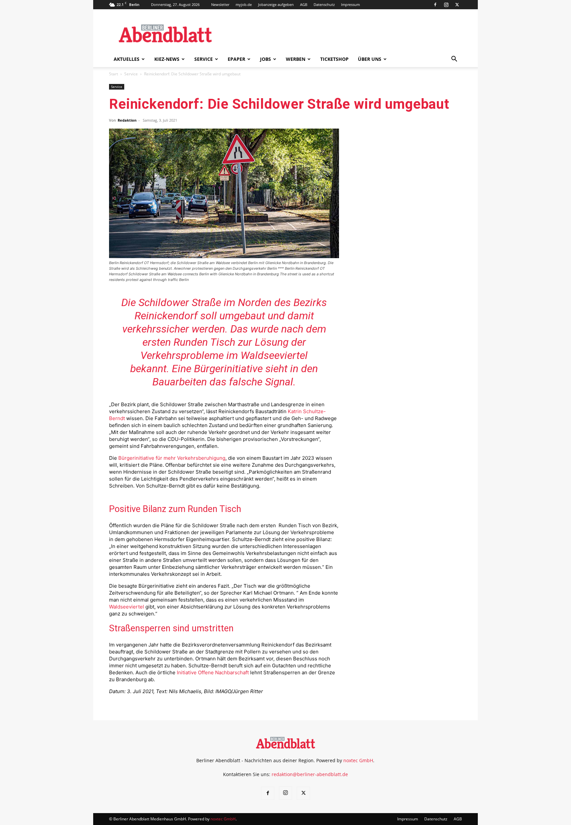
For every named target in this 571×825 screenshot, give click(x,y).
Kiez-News (166, 59)
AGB (303, 4)
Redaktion (127, 120)
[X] (457, 4)
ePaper (236, 59)
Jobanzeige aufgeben (276, 4)
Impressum (350, 4)
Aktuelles (126, 59)
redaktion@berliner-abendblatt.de (310, 774)
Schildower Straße (179, 302)
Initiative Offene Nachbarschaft (213, 672)
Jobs (265, 59)
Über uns (369, 59)
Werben (295, 59)
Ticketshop (334, 59)
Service (203, 59)
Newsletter (220, 4)
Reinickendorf (166, 315)
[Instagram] (446, 4)
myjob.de (244, 4)
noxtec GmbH (358, 760)
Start (113, 74)
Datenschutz (324, 4)
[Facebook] (435, 4)
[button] (454, 60)
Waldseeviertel (126, 607)
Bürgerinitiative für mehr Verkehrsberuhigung (171, 458)
